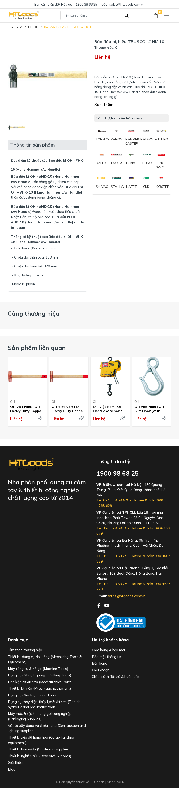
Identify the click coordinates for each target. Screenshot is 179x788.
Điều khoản (100, 670)
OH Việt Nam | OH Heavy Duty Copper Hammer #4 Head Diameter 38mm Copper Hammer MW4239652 (26, 409)
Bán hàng (99, 663)
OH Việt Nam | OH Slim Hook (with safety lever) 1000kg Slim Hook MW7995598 (150, 409)
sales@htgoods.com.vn (127, 4)
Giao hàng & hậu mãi (108, 650)
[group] (47, 76)
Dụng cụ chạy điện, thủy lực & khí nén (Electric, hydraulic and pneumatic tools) (44, 704)
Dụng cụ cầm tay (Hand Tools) (33, 695)
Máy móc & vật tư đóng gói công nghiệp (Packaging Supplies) (40, 716)
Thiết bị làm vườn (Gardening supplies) (39, 749)
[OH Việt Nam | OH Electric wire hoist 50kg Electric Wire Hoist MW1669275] (110, 376)
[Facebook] (99, 605)
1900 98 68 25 (86, 4)
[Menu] (166, 15)
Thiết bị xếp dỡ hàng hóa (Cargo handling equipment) (41, 740)
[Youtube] (106, 605)
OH (12, 401)
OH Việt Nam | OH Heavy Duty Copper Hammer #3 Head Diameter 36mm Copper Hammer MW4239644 (68, 409)
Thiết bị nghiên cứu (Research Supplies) (39, 756)
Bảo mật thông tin (106, 657)
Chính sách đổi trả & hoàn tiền (115, 676)
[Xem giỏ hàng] (156, 15)
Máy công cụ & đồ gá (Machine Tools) (38, 668)
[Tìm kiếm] (126, 15)
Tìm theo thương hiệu (25, 650)
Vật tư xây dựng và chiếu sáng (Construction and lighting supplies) (47, 728)
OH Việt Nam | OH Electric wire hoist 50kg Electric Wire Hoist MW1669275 (108, 409)
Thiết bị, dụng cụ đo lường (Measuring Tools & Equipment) (45, 659)
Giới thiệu (15, 762)
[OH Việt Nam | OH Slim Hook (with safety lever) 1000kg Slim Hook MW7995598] (151, 376)
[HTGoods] (23, 15)
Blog (11, 769)
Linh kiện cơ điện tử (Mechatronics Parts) (40, 682)
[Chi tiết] (40, 418)
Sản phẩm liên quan (37, 347)
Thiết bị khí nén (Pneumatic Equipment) (39, 688)
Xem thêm (103, 104)
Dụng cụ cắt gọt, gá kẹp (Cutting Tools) (39, 675)
